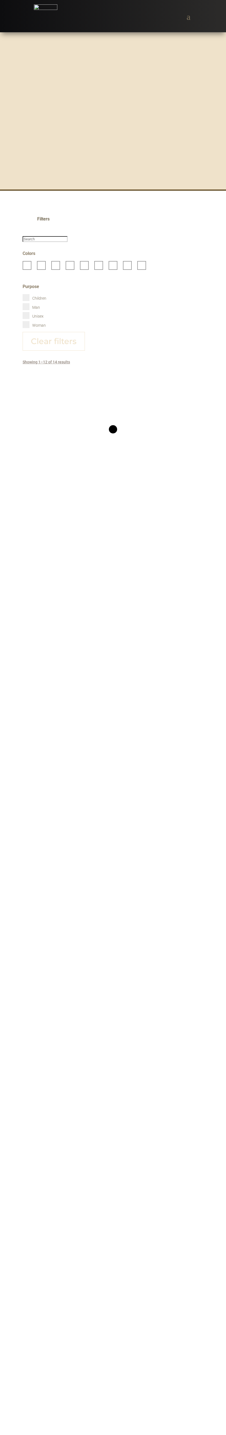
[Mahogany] (70, 265)
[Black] (41, 265)
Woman (39, 325)
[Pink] (98, 265)
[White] (141, 265)
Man (36, 307)
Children (39, 298)
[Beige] (27, 265)
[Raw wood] (113, 265)
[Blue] (55, 265)
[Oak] (84, 265)
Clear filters (54, 341)
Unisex (38, 316)
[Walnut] (127, 265)
